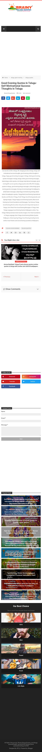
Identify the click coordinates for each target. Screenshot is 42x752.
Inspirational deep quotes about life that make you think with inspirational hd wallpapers (21, 584)
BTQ (18, 748)
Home (6, 77)
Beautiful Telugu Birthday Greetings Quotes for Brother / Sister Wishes (21, 521)
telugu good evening (17, 77)
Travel (21, 655)
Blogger (30, 748)
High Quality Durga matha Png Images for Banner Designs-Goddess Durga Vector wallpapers (21, 532)
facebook (12, 386)
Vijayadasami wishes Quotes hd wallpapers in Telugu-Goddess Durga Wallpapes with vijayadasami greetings (21, 554)
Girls (21, 624)
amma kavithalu (21, 261)
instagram (32, 377)
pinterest (12, 377)
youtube (12, 381)
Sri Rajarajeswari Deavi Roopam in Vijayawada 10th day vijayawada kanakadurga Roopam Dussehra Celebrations (21, 565)
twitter (32, 381)
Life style (21, 686)
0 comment (27, 93)
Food (21, 671)
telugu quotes (29, 77)
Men (21, 640)
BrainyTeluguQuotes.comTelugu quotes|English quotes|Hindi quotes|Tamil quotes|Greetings (23, 744)
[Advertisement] (21, 53)
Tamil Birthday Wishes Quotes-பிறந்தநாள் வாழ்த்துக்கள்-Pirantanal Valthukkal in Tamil (21, 574)
